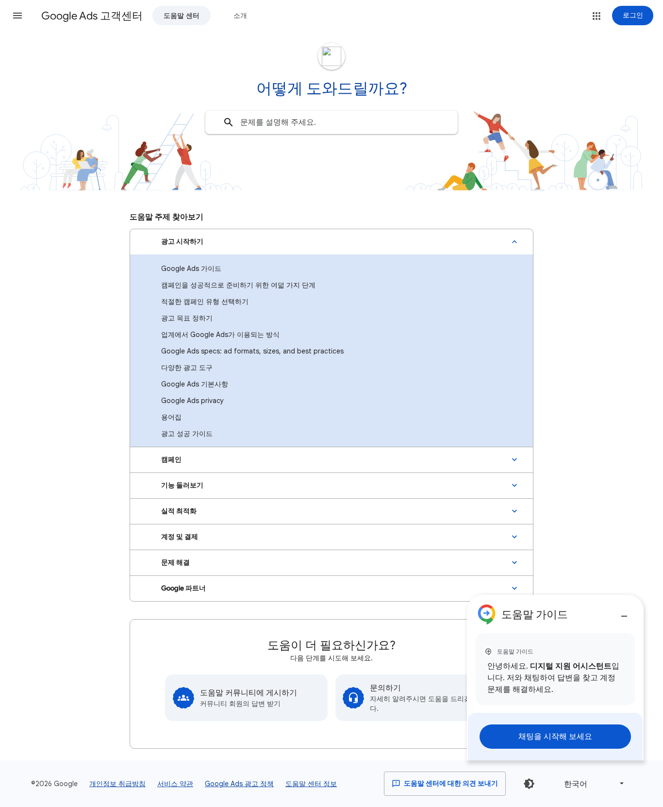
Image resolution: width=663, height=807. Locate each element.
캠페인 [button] (171, 459)
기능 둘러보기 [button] (182, 485)
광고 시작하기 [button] (182, 241)
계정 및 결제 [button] (179, 537)
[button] (17, 15)
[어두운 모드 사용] (529, 783)
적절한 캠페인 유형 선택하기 (205, 301)
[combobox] (331, 122)
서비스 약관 (175, 783)
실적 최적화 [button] (179, 511)
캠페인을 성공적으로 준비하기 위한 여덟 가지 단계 (238, 285)
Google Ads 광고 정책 (239, 783)
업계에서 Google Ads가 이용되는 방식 (220, 334)
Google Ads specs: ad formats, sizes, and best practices (252, 351)
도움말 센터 (181, 15)
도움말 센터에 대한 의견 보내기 (450, 783)
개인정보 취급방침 (117, 783)
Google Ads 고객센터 (92, 15)
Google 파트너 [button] (183, 588)
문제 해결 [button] (175, 562)
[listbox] (592, 783)
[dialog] (555, 677)
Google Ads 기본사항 (194, 384)
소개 (240, 15)
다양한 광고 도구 (187, 367)
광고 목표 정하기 (187, 318)
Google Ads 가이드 (191, 268)
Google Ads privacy (192, 400)
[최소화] (624, 612)
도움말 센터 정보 (311, 783)
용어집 (171, 417)
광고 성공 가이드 (187, 433)
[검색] (228, 122)
